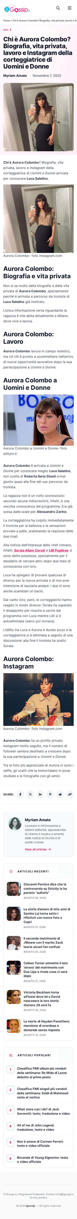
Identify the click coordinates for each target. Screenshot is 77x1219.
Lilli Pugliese (59, 550)
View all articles (36, 849)
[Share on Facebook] (20, 794)
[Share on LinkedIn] (40, 794)
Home (6, 20)
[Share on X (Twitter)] (30, 794)
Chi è (7, 29)
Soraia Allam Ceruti (29, 550)
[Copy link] (70, 794)
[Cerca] (58, 8)
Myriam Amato (15, 75)
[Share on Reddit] (60, 794)
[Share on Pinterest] (50, 794)
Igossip (31, 1205)
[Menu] (69, 8)
